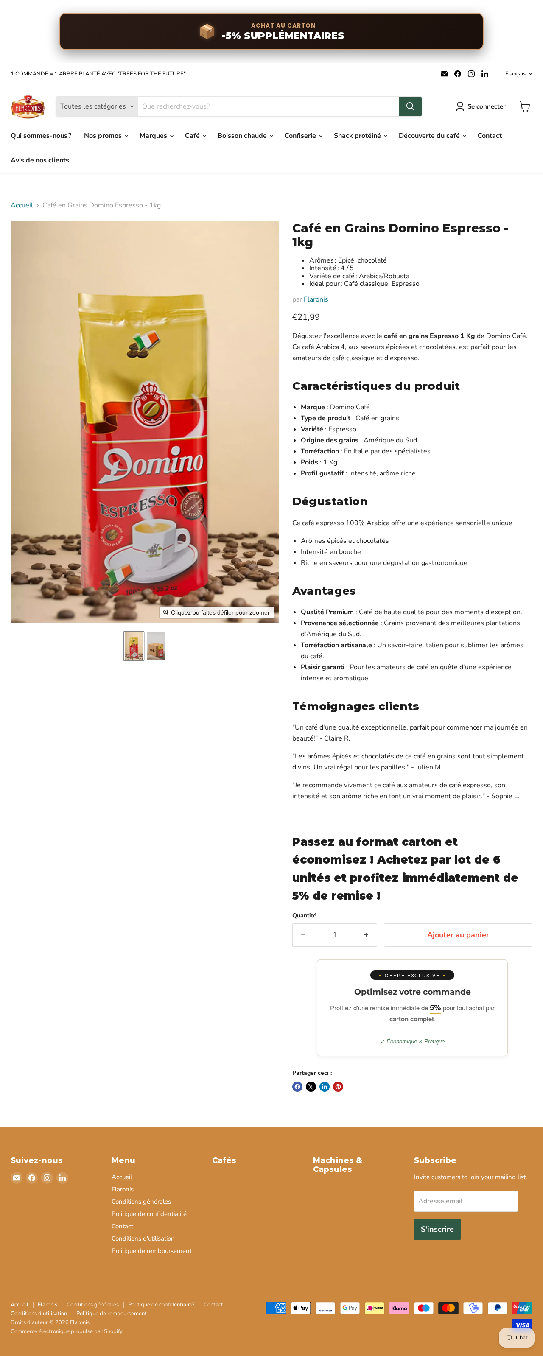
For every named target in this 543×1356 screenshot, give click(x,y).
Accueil (22, 205)
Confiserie (301, 135)
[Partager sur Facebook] (297, 1087)
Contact (490, 135)
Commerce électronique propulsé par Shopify (67, 1331)
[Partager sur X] (311, 1087)
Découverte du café (430, 135)
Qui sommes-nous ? (41, 135)
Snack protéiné (358, 135)
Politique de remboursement (152, 1251)
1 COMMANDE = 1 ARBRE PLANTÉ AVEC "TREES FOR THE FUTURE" (98, 74)
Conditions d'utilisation (143, 1238)
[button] (134, 646)
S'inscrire (437, 1229)
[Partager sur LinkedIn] (324, 1087)
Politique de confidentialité (149, 1214)
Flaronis (316, 299)
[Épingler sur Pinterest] (338, 1087)
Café (193, 135)
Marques (154, 135)
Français (515, 74)
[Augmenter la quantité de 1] (366, 935)
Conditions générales (141, 1201)
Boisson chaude (243, 135)
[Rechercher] (410, 106)
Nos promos (103, 135)
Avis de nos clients (40, 160)
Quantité (304, 915)
